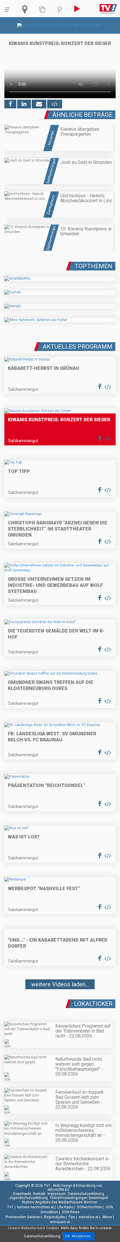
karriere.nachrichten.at (35, 1207)
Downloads (22, 1194)
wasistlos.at (88, 1217)
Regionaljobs (54, 1217)
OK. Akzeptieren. (78, 1236)
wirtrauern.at (60, 1222)
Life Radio (65, 1207)
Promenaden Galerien (23, 1217)
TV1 (10, 1207)
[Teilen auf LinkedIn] (24, 104)
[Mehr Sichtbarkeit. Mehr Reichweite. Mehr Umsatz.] (60, 25)
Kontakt (39, 1194)
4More (107, 1217)
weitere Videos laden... (60, 984)
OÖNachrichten (89, 1207)
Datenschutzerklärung (86, 1194)
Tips (71, 1217)
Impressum (56, 1194)
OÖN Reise (71, 1212)
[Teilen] (39, 104)
